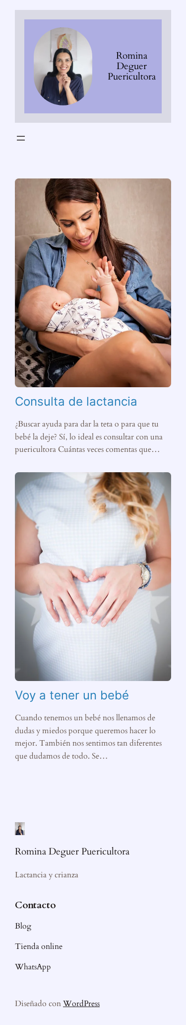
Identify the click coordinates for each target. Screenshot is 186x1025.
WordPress (81, 1003)
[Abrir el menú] (21, 138)
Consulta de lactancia (76, 401)
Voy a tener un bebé (72, 695)
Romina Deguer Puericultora (132, 66)
